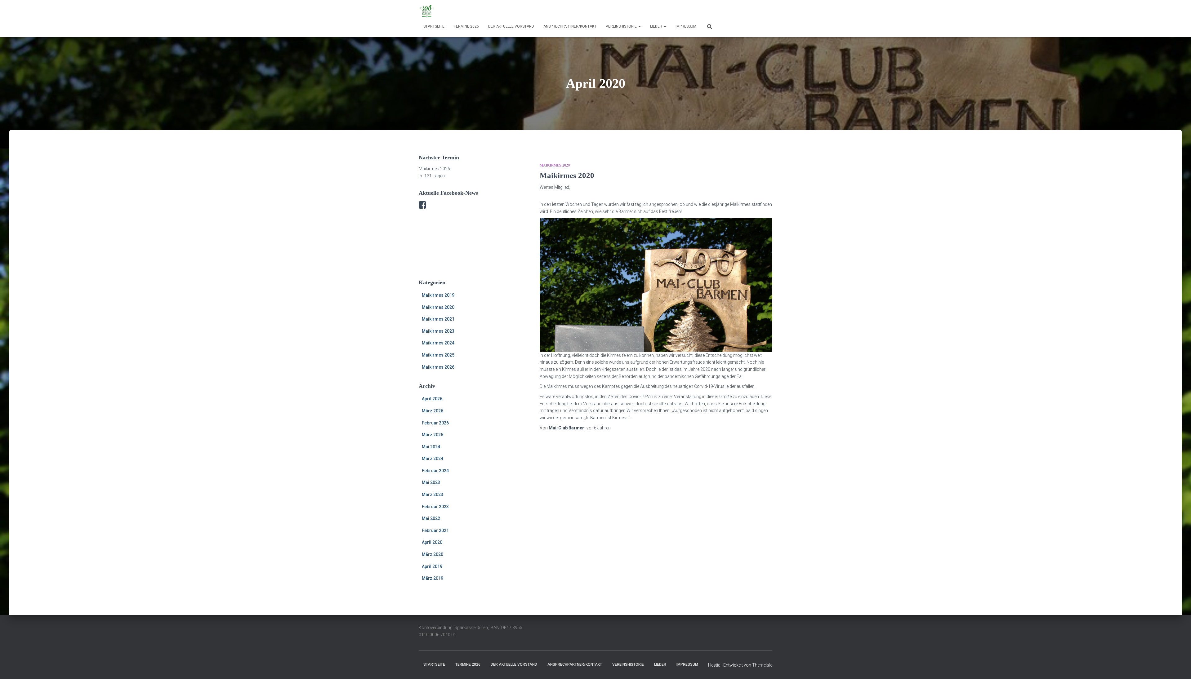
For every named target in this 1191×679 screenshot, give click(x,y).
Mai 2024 (431, 446)
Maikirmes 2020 (438, 307)
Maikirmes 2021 (438, 319)
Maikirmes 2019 (438, 295)
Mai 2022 (431, 518)
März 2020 (432, 554)
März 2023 (432, 494)
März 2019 (432, 578)
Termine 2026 (466, 26)
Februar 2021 (435, 530)
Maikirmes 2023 (438, 331)
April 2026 (432, 398)
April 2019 (432, 566)
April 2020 (432, 542)
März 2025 (432, 434)
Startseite (433, 26)
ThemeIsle (762, 665)
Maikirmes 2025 (438, 355)
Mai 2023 (431, 482)
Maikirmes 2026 (438, 367)
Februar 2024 (435, 470)
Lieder (656, 26)
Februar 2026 (435, 422)
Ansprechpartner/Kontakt (569, 26)
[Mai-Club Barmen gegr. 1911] (426, 11)
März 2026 (432, 410)
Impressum (686, 26)
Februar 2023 (435, 506)
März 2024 (432, 458)
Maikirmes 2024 (438, 342)
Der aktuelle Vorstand (511, 26)
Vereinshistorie (622, 26)
